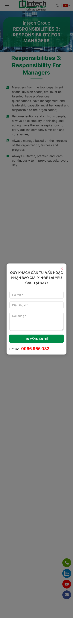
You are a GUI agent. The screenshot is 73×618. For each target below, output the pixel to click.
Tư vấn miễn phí (36, 338)
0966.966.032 (35, 348)
